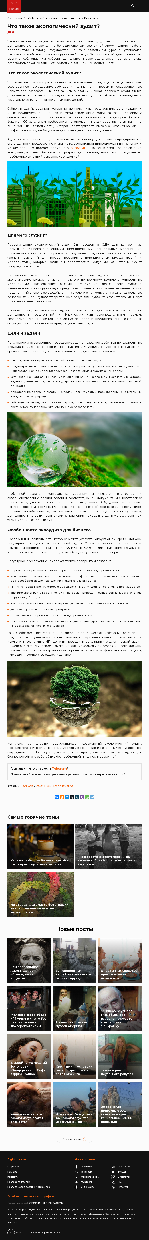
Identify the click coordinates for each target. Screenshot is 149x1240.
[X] (72, 797)
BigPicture (31, 18)
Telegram (59, 768)
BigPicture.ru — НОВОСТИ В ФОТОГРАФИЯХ (35, 1203)
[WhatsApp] (87, 797)
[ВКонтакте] (57, 797)
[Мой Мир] (67, 797)
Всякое (89, 18)
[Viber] (82, 797)
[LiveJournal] (77, 797)
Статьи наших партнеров (61, 18)
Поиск (128, 5)
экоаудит (78, 148)
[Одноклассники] (62, 797)
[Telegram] (92, 797)
